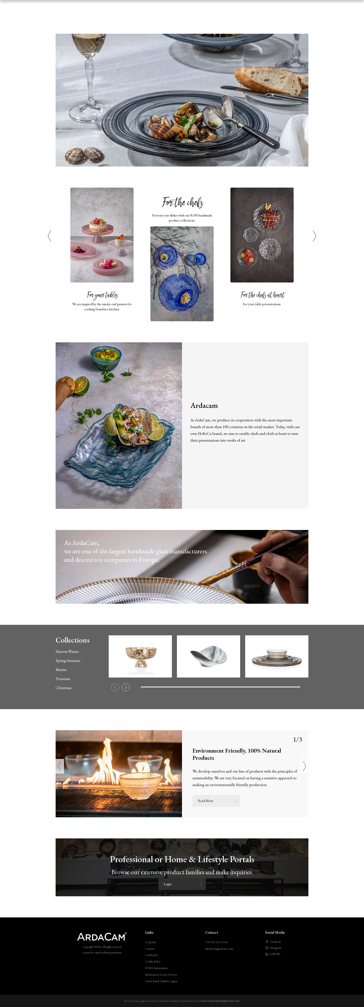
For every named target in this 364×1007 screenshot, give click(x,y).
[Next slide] (126, 687)
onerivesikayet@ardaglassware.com (220, 1001)
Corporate (151, 942)
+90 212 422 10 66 (216, 942)
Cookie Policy (153, 961)
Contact (149, 949)
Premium (63, 678)
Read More (205, 801)
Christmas (63, 687)
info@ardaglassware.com (219, 949)
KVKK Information (156, 968)
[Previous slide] (115, 687)
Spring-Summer (68, 660)
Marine (61, 669)
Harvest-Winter (67, 651)
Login (167, 884)
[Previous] (50, 236)
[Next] (314, 236)
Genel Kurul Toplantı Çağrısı (161, 981)
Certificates (151, 955)
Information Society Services (161, 974)
